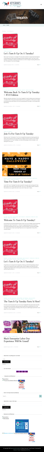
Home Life (33, 216)
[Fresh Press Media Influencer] (11, 380)
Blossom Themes (17, 449)
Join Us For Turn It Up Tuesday (18, 134)
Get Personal (25, 298)
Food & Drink (29, 178)
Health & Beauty (22, 216)
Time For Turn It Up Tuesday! (18, 182)
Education (24, 178)
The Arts (23, 90)
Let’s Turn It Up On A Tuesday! (19, 54)
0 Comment (17, 65)
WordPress (28, 449)
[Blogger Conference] (8, 433)
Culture (5, 90)
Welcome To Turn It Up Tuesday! (19, 220)
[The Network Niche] (22, 420)
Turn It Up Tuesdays (8, 51)
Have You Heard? (11, 90)
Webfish (7, 364)
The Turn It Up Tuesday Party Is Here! (22, 302)
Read (38, 64)
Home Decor (34, 178)
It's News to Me (18, 90)
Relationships (9, 259)
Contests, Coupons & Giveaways (14, 178)
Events (9, 336)
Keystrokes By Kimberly (15, 448)
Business (5, 178)
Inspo (5, 179)
